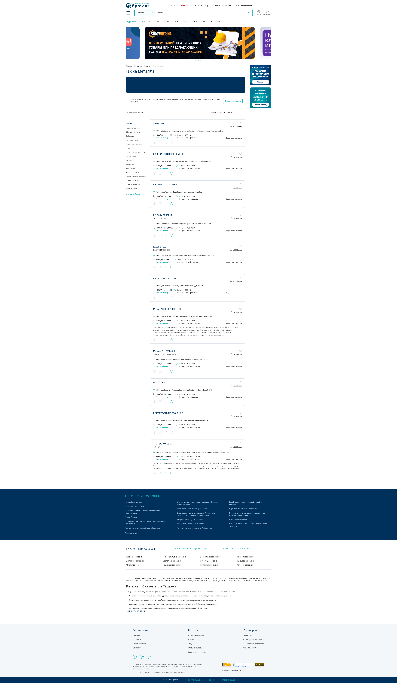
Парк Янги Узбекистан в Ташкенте (243, 509)
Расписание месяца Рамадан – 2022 (192, 509)
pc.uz (211, 680)
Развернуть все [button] (131, 533)
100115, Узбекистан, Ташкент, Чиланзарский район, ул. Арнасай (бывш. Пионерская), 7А (189, 131)
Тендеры (192, 644)
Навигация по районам (140, 548)
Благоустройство (132, 180)
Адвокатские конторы (134, 144)
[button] (128, 12)
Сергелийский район (172, 561)
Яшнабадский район (245, 561)
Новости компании (244, 5)
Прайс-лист (185, 5)
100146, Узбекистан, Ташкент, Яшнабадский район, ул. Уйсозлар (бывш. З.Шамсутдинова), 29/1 (192, 452)
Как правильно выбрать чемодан (190, 524)
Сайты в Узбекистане (238, 520)
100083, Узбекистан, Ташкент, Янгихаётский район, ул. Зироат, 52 (181, 286)
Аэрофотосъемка (132, 172)
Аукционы (129, 160)
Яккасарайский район (209, 565)
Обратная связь (139, 644)
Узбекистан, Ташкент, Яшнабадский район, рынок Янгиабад (179, 192)
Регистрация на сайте (252, 639)
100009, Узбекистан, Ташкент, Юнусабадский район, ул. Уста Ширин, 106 (183, 161)
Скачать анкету (201, 5)
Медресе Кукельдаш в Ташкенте (190, 520)
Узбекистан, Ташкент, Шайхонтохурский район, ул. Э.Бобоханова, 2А (182, 421)
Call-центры (130, 136)
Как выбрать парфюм (133, 502)
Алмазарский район (134, 557)
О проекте (137, 639)
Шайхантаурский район (210, 557)
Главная (172, 5)
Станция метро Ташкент (135, 506)
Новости (192, 639)
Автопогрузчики (132, 140)
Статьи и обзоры (195, 648)
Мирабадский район (134, 565)
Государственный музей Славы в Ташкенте (142, 528)
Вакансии (137, 648)
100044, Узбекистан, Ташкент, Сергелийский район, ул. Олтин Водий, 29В (184, 390)
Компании (138, 66)
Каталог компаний (196, 635)
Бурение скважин (132, 188)
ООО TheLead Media (238, 671)
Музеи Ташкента (131, 517)
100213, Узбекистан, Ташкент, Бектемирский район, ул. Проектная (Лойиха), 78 (186, 316)
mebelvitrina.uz (228, 680)
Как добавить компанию (253, 644)
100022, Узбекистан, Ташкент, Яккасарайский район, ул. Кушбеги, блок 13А (185, 255)
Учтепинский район (245, 565)
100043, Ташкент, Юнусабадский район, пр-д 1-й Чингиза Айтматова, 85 (183, 224)
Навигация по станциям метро (190, 548)
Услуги (147, 66)
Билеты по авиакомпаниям (136, 176)
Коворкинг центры (133, 128)
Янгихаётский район (245, 557)
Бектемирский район (135, 561)
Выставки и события (197, 652)
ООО (159, 123)
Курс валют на (133, 21)
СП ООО (164, 278)
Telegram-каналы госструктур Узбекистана (194, 528)
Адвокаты (129, 148)
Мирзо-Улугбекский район (174, 557)
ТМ (163, 215)
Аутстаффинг (130, 168)
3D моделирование (133, 132)
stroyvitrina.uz (194, 680)
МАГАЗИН (164, 351)
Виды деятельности (234, 138)
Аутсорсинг (130, 164)
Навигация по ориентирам (237, 548)
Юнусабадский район (209, 561)
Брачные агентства (133, 184)
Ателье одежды (131, 156)
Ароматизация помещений (135, 152)
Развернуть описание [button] (135, 611)
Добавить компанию (222, 5)
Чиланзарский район (172, 565)
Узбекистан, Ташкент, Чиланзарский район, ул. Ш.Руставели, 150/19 (182, 360)
